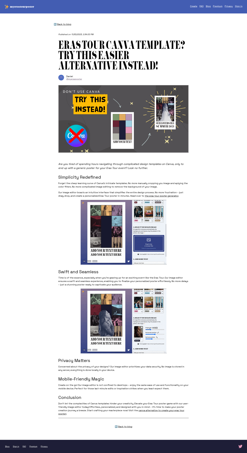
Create (193, 6)
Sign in (238, 6)
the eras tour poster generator (161, 195)
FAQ (202, 6)
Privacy (229, 6)
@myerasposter (74, 79)
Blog (208, 6)
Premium (217, 6)
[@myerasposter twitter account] (240, 446)
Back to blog (64, 24)
